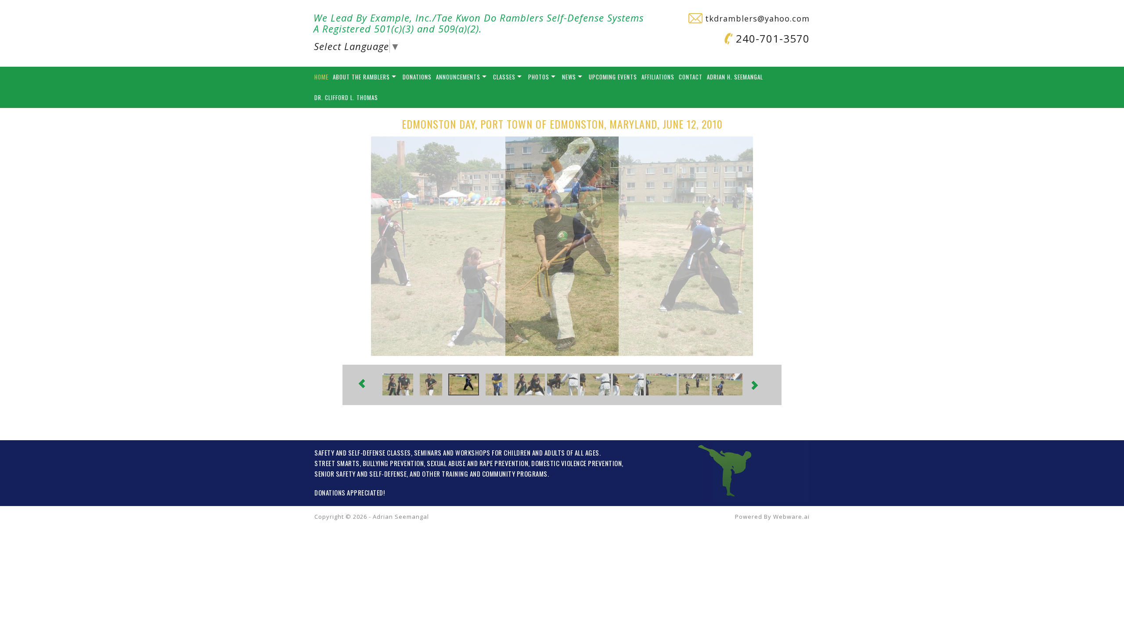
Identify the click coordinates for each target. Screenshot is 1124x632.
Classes (504, 76)
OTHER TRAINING (445, 473)
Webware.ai (791, 517)
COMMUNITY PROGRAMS (515, 473)
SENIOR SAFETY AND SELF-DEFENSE (360, 473)
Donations (417, 76)
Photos (538, 76)
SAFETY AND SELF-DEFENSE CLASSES (362, 452)
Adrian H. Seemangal (735, 76)
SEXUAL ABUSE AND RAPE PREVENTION (477, 463)
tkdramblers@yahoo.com (756, 18)
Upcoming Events (613, 76)
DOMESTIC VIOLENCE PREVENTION (576, 463)
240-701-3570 (771, 38)
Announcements (458, 76)
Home (321, 76)
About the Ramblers (361, 76)
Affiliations (657, 76)
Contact (690, 76)
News (569, 76)
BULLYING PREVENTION (393, 463)
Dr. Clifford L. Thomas (346, 97)
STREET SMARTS (337, 463)
